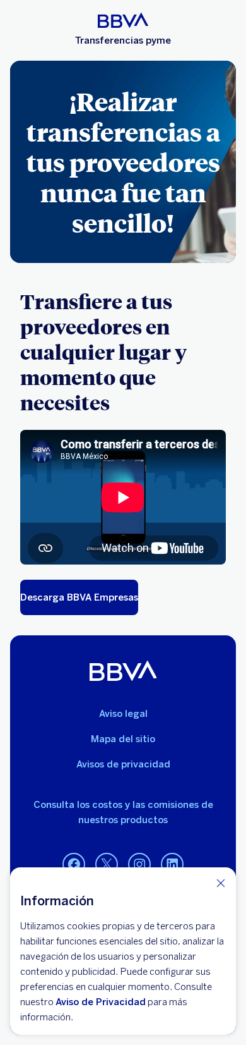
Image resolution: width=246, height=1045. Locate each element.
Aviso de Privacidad (101, 1002)
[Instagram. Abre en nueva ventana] (139, 865)
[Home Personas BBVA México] (123, 20)
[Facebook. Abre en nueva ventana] (73, 865)
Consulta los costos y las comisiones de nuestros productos (123, 812)
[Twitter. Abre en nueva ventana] (106, 865)
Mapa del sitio (123, 739)
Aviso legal (123, 713)
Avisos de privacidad (123, 764)
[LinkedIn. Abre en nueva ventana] (172, 865)
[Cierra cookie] (221, 882)
